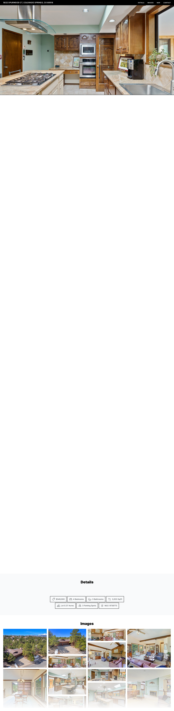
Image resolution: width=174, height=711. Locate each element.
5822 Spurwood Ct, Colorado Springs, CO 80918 (28, 3)
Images (151, 3)
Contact (167, 3)
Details (141, 3)
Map (158, 3)
